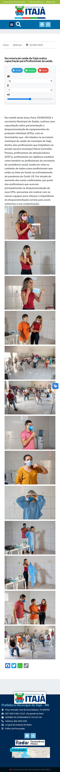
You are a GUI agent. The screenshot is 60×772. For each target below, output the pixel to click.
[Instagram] (48, 24)
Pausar (32, 70)
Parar (44, 70)
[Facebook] (42, 24)
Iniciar (18, 70)
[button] (11, 24)
